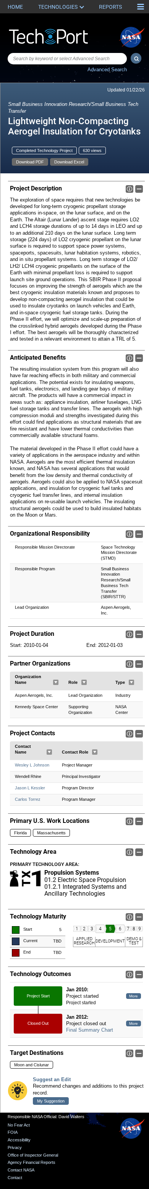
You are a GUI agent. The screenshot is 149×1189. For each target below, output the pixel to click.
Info (129, 189)
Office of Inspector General (33, 1155)
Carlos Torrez (27, 799)
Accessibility (19, 1140)
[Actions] (55, 682)
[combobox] (67, 58)
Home (15, 7)
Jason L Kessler (30, 788)
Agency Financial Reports (31, 1162)
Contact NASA (21, 1170)
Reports (110, 7)
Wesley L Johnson (32, 765)
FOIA (13, 1132)
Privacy (15, 1147)
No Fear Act (19, 1125)
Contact (15, 1177)
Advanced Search (107, 69)
